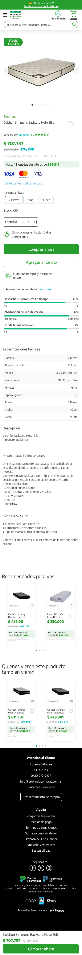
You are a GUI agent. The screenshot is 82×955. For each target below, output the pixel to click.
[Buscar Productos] (74, 24)
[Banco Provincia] (41, 868)
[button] (14, 200)
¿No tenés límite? (41, 5)
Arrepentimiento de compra (41, 797)
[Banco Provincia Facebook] (33, 868)
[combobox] (41, 25)
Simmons (10, 116)
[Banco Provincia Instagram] (49, 868)
